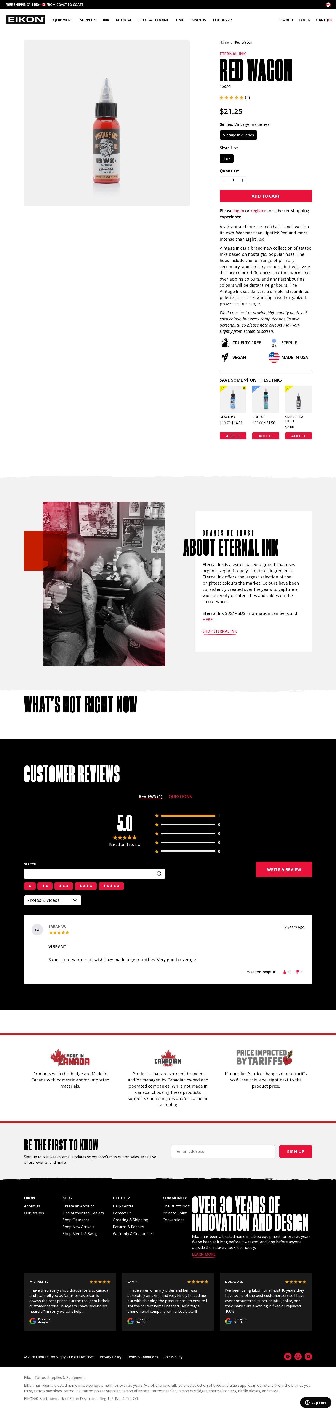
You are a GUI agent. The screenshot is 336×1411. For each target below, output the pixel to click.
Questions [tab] (180, 797)
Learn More (204, 1254)
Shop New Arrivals (78, 1226)
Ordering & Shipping (130, 1219)
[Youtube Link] (308, 1356)
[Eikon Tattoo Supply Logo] (25, 19)
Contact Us (122, 1213)
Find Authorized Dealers (83, 1213)
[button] (235, 97)
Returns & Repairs (128, 1226)
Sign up (295, 1151)
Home (224, 42)
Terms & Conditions (142, 1357)
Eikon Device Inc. (83, 1398)
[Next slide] (182, 123)
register (258, 210)
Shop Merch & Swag (80, 1233)
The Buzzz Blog (176, 1206)
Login (305, 20)
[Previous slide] (31, 123)
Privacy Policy (111, 1357)
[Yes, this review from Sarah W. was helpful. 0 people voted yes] (284, 972)
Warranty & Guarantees (133, 1233)
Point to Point (175, 1213)
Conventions (173, 1219)
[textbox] (94, 874)
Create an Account (78, 1206)
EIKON (29, 1398)
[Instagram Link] (298, 1356)
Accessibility (173, 1357)
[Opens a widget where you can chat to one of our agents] (315, 1403)
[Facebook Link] (287, 1356)
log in (238, 210)
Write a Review (289, 871)
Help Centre (123, 1206)
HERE (208, 619)
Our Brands (34, 1213)
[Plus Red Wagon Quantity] (242, 180)
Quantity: (229, 171)
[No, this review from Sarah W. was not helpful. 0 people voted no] (297, 972)
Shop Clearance (76, 1219)
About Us (32, 1206)
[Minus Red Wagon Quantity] (224, 180)
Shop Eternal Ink (220, 631)
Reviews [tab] (150, 797)
